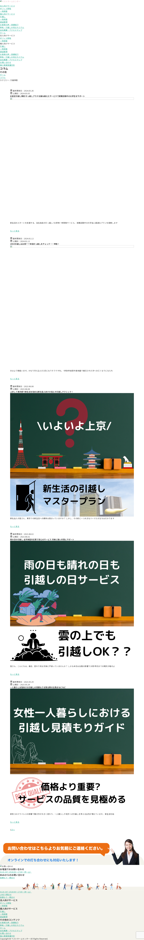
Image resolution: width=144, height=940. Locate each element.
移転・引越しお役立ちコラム (12, 27)
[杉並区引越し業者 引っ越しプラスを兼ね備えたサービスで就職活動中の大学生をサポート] (72, 159)
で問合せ (6, 894)
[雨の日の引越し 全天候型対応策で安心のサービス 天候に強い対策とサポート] (72, 602)
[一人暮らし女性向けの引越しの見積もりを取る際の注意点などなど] (72, 750)
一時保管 (3, 11)
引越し (3, 16)
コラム (3, 77)
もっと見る (14, 231)
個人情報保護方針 (7, 65)
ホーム (3, 32)
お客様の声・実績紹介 (9, 24)
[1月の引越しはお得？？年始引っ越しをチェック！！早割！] (72, 307)
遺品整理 (3, 22)
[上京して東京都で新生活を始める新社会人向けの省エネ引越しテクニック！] (72, 455)
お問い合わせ (5, 62)
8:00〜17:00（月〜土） (16, 872)
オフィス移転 (5, 8)
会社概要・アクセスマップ (11, 30)
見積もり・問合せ (7, 877)
